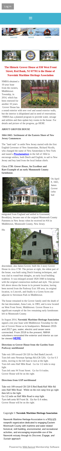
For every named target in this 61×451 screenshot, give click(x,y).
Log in (7, 6)
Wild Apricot (29, 447)
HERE (17, 338)
